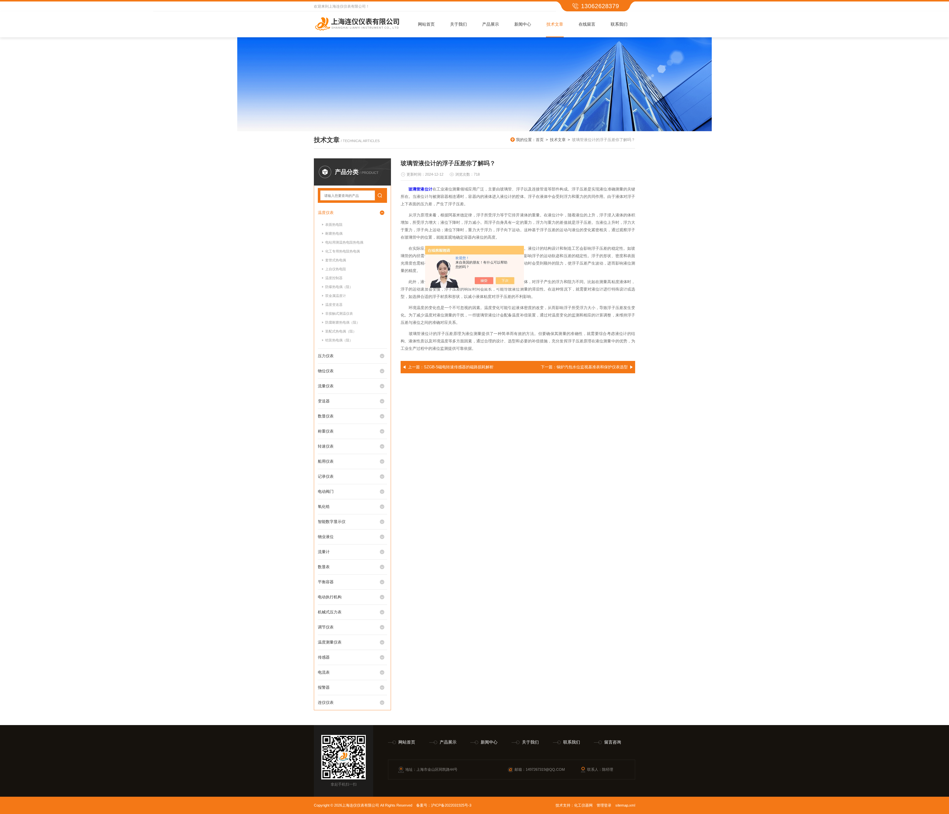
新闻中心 (522, 24)
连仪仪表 (326, 702)
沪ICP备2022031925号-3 (451, 805)
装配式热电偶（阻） (340, 331)
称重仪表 (326, 431)
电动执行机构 (330, 597)
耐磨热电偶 (334, 233)
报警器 (324, 687)
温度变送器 (334, 305)
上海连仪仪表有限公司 (347, 6)
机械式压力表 (330, 612)
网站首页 (426, 24)
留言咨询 (612, 742)
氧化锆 (324, 506)
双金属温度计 (335, 296)
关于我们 (458, 24)
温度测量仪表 (330, 642)
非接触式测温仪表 (339, 313)
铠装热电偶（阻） (339, 340)
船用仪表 (326, 461)
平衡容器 (326, 582)
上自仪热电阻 (335, 269)
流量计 (324, 552)
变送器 (324, 401)
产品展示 (490, 24)
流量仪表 (326, 386)
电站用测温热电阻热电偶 (344, 242)
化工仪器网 (583, 805)
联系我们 (619, 24)
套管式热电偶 (335, 260)
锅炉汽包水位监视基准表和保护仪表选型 (592, 367)
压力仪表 (326, 356)
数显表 (324, 567)
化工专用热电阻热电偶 (342, 251)
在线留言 (587, 24)
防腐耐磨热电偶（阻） (342, 322)
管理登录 (604, 805)
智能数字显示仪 (331, 522)
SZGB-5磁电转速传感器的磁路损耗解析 (459, 367)
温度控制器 (334, 278)
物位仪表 (326, 371)
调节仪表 (326, 627)
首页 (540, 140)
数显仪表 (326, 416)
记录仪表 (326, 476)
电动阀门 (326, 491)
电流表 (324, 672)
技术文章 (554, 24)
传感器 (324, 657)
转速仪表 (326, 446)
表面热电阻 (334, 225)
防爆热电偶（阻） (339, 287)
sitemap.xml (625, 805)
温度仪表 (326, 212)
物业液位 (326, 537)
